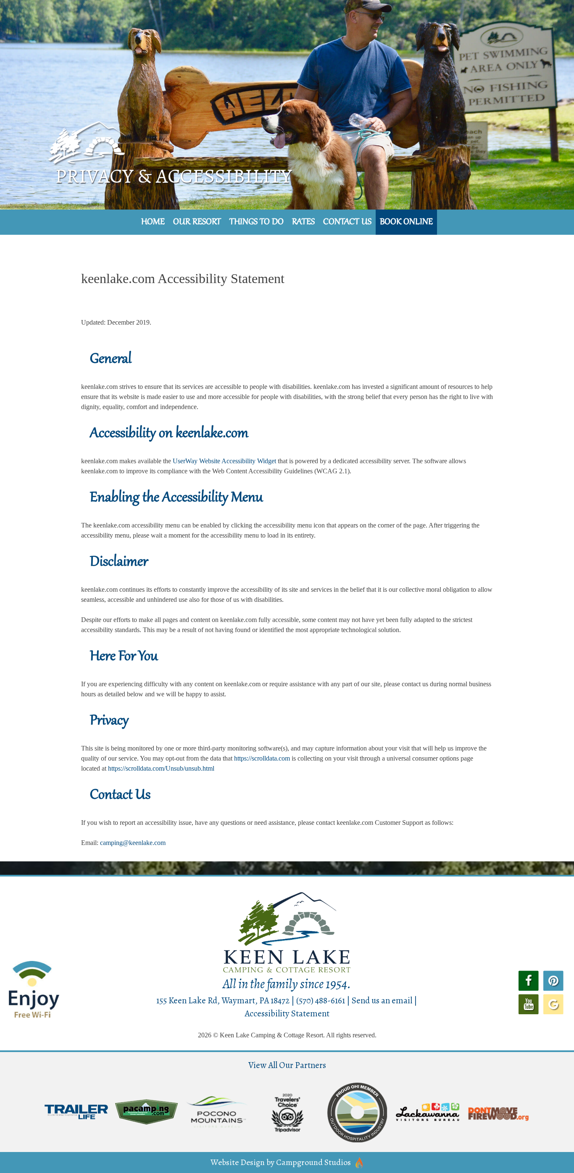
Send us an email (382, 1000)
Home (153, 222)
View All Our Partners (287, 1065)
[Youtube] (528, 1003)
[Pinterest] (553, 980)
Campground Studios (313, 1162)
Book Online (406, 222)
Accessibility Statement (287, 1013)
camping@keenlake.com (133, 842)
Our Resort (197, 222)
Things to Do (256, 222)
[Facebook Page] (528, 980)
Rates (303, 222)
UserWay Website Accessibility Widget (224, 460)
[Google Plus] (553, 1003)
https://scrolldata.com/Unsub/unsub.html (161, 768)
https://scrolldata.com (262, 758)
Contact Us (347, 222)
